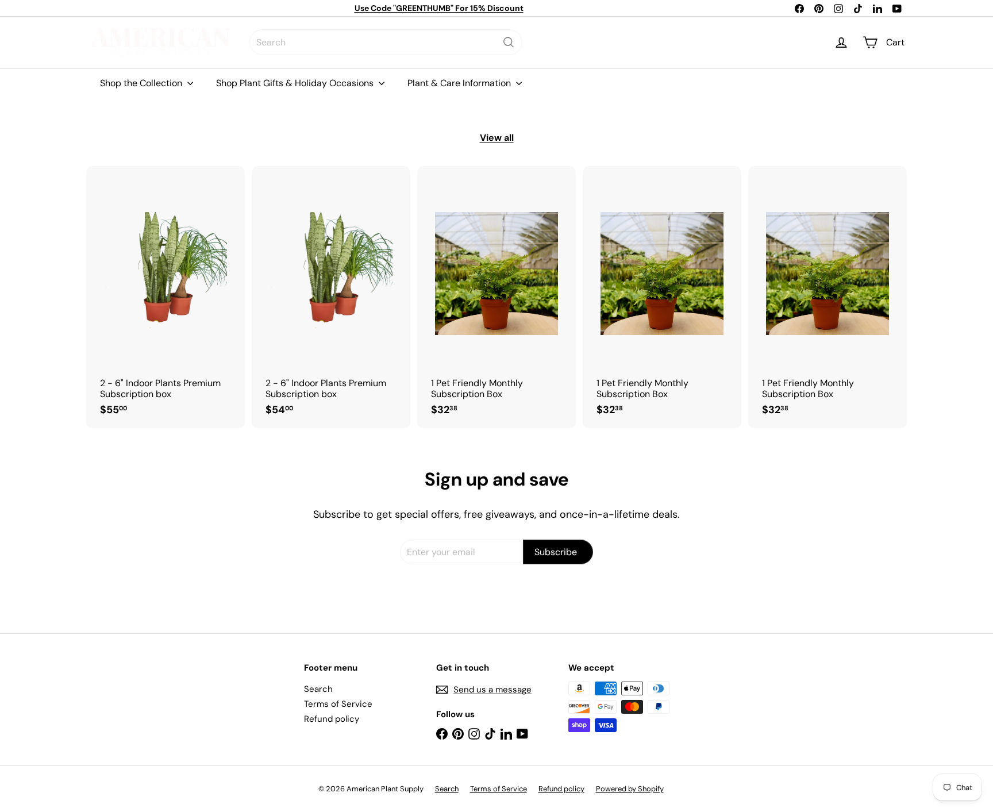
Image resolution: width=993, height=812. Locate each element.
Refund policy (331, 719)
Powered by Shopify (630, 789)
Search (318, 689)
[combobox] (385, 42)
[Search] (508, 42)
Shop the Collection (142, 83)
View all (497, 138)
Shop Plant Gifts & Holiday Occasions (296, 83)
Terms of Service (338, 704)
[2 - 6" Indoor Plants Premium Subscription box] (165, 297)
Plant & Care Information (460, 83)
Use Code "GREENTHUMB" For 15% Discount (439, 8)
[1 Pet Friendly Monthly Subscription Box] (496, 297)
